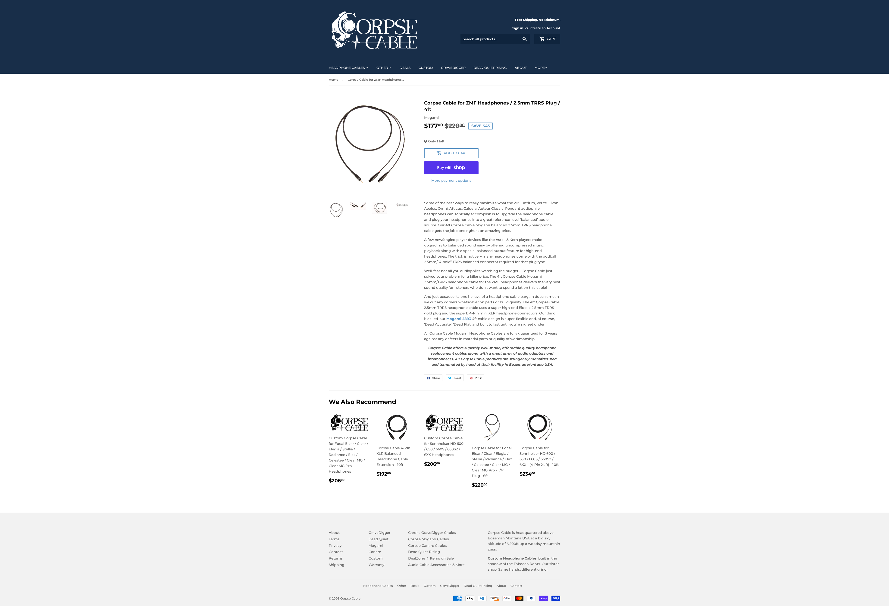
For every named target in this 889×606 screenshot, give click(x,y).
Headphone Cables (347, 68)
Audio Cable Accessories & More (436, 565)
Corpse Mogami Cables (428, 539)
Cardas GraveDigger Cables (432, 532)
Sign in (517, 28)
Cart (551, 39)
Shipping (336, 565)
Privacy (335, 545)
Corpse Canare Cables (427, 545)
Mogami (376, 545)
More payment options (451, 180)
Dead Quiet (378, 539)
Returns (336, 558)
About (521, 68)
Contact (336, 552)
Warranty (376, 565)
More (540, 68)
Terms (334, 539)
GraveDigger (453, 68)
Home (333, 79)
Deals (405, 68)
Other (382, 68)
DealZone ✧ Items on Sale (431, 558)
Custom (426, 68)
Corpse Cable (350, 598)
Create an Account (545, 28)
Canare (375, 552)
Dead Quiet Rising (490, 68)
